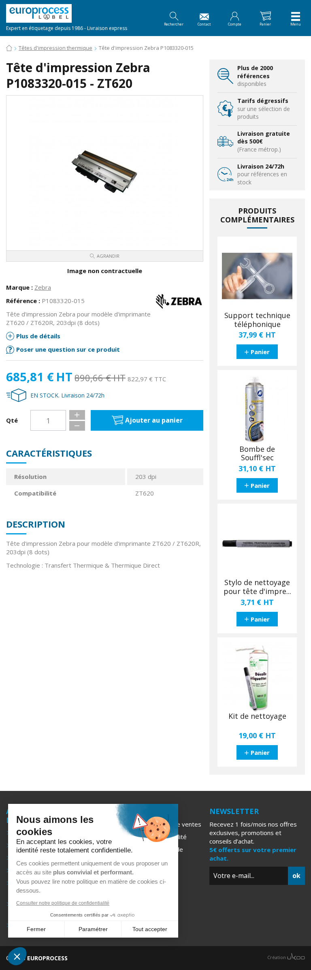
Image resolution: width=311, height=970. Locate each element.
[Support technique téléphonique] (257, 276)
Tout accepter (149, 929)
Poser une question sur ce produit (68, 349)
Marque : (19, 287)
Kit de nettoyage (257, 716)
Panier (260, 352)
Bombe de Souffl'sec (257, 453)
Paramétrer (93, 929)
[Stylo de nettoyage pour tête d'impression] (257, 543)
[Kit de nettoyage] (257, 677)
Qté (12, 420)
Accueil (9, 48)
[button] (17, 956)
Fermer (36, 929)
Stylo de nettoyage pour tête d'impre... (257, 587)
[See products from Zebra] (179, 301)
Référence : (23, 301)
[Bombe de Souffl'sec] (257, 409)
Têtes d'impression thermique (55, 47)
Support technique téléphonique (257, 320)
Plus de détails (38, 336)
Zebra (42, 287)
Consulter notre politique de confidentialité (62, 903)
